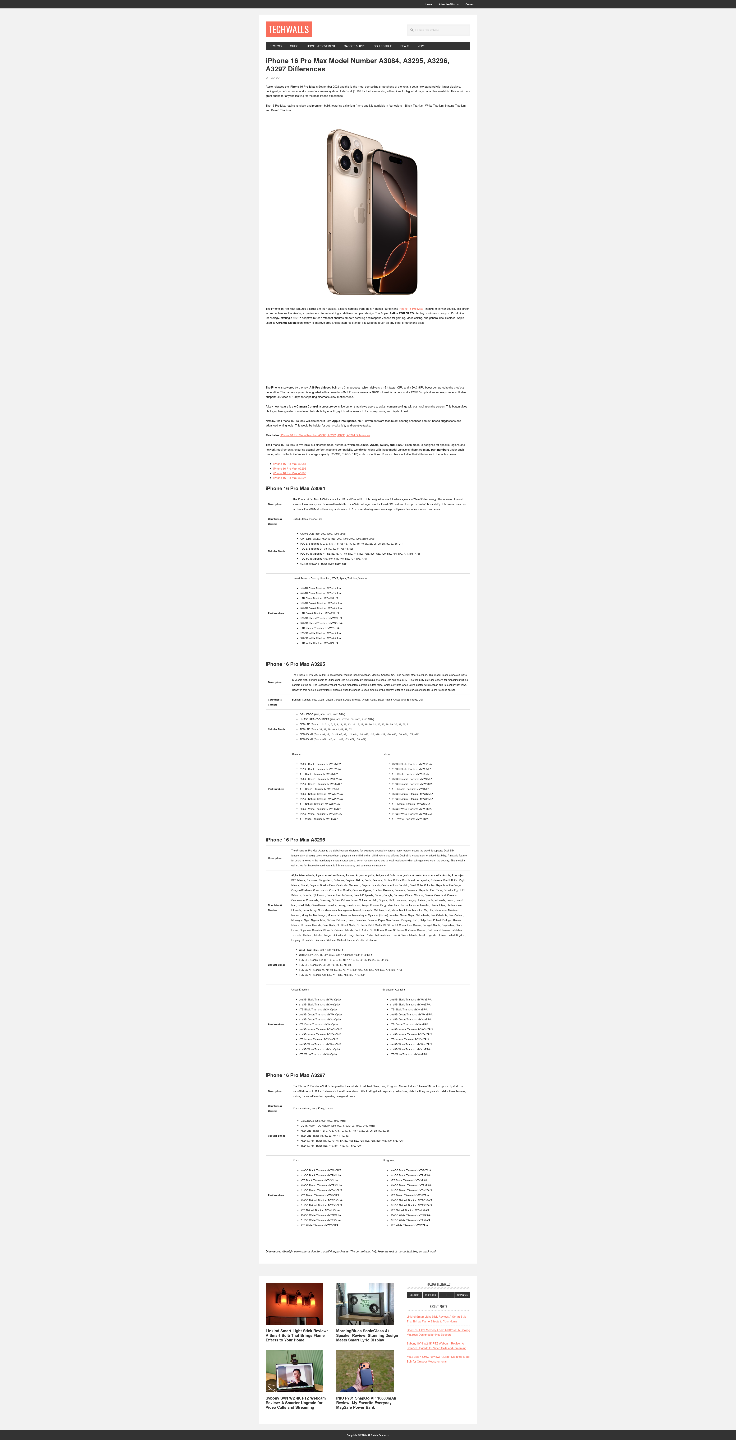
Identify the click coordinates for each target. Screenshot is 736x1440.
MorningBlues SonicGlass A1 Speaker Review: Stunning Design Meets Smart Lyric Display (367, 1335)
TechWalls (289, 29)
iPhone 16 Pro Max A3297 (289, 478)
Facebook (430, 1295)
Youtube (414, 1295)
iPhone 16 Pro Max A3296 (289, 473)
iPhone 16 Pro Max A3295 (289, 468)
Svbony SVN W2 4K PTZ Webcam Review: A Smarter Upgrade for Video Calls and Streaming (296, 1402)
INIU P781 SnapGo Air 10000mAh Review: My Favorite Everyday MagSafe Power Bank (366, 1402)
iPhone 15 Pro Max (411, 308)
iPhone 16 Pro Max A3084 (289, 464)
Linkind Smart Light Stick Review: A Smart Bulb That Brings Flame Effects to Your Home (297, 1335)
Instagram (462, 1295)
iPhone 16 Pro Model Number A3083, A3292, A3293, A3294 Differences (325, 435)
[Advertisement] (368, 357)
